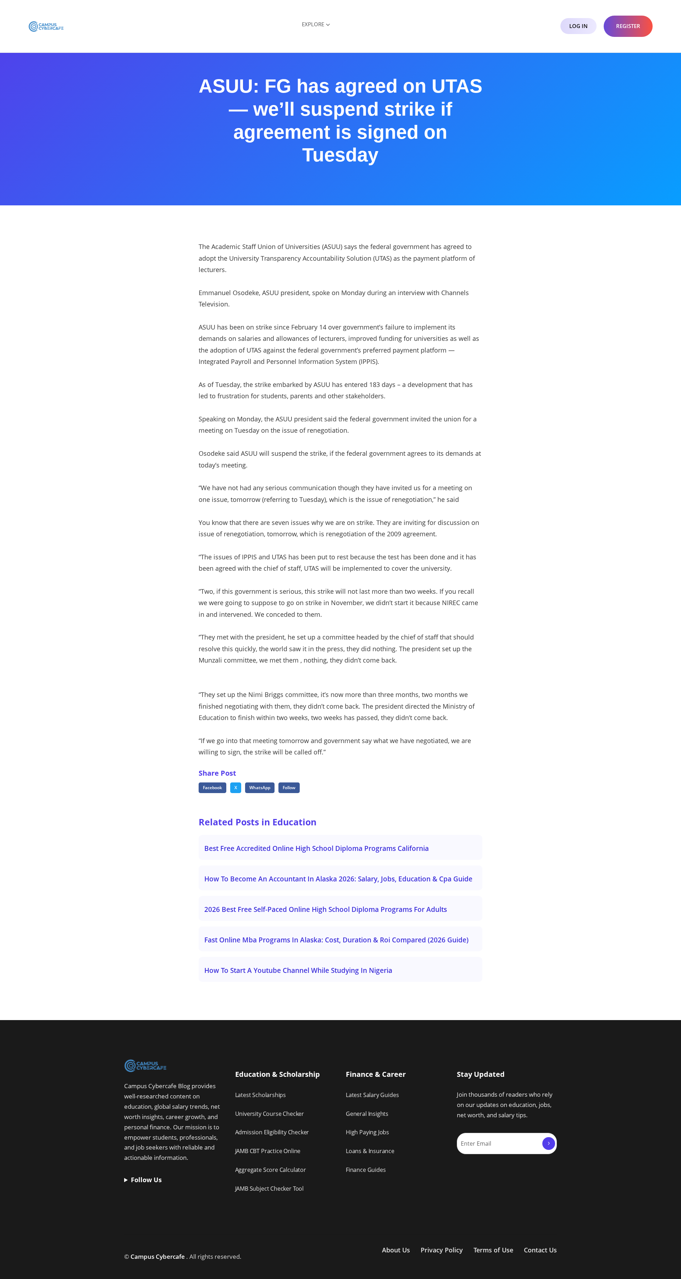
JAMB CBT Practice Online (268, 1151)
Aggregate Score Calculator (270, 1170)
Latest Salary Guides (372, 1095)
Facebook (212, 788)
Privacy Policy (442, 1250)
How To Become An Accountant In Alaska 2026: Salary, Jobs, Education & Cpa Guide (338, 879)
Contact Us (540, 1250)
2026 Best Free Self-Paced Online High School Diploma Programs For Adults (325, 909)
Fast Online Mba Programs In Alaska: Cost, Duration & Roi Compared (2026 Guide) (336, 940)
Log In (578, 25)
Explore (313, 24)
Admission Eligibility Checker (272, 1132)
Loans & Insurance (370, 1151)
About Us (396, 1250)
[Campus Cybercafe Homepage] (46, 26)
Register (628, 25)
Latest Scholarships (260, 1095)
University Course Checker (269, 1114)
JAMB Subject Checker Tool (269, 1188)
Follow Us (146, 1179)
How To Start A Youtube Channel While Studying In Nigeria (298, 970)
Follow (289, 788)
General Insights (367, 1114)
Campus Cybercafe (158, 1256)
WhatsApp (259, 788)
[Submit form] (548, 1143)
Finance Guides (366, 1170)
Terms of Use (493, 1250)
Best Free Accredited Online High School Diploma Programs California (316, 848)
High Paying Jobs (367, 1132)
